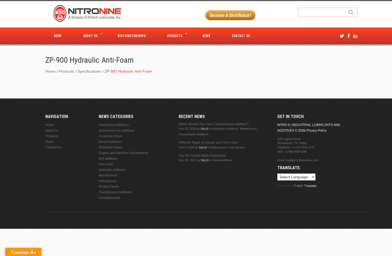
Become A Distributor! (230, 15)
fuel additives (108, 158)
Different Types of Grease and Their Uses (208, 142)
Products (171, 35)
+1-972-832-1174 (303, 147)
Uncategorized (109, 198)
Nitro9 (204, 128)
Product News (109, 186)
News (206, 36)
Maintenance (108, 175)
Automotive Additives (114, 125)
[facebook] (348, 36)
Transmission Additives (115, 192)
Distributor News (111, 147)
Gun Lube (106, 164)
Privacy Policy (316, 130)
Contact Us (241, 36)
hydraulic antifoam (112, 170)
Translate (310, 185)
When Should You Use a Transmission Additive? (214, 124)
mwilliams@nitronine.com (302, 160)
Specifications (89, 71)
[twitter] (342, 36)
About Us (86, 35)
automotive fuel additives (117, 130)
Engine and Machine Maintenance (124, 153)
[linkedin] (355, 36)
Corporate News (110, 136)
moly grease (108, 181)
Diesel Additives (110, 142)
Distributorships (132, 36)
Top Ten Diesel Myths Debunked (202, 155)
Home (58, 36)
